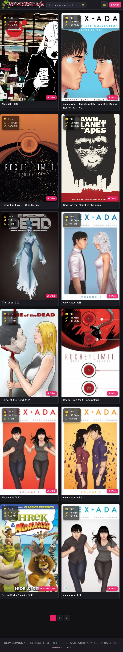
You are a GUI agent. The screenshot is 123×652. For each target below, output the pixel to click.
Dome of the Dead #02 (16, 400)
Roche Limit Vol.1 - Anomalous (81, 400)
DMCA (69, 647)
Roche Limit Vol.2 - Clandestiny (20, 205)
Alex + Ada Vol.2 (72, 497)
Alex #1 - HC (10, 104)
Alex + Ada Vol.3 (11, 497)
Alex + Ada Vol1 (72, 302)
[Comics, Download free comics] (23, 6)
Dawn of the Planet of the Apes (82, 205)
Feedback (57, 647)
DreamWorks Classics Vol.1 (17, 595)
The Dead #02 (10, 302)
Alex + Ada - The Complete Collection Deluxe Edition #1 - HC (90, 106)
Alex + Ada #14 (72, 595)
